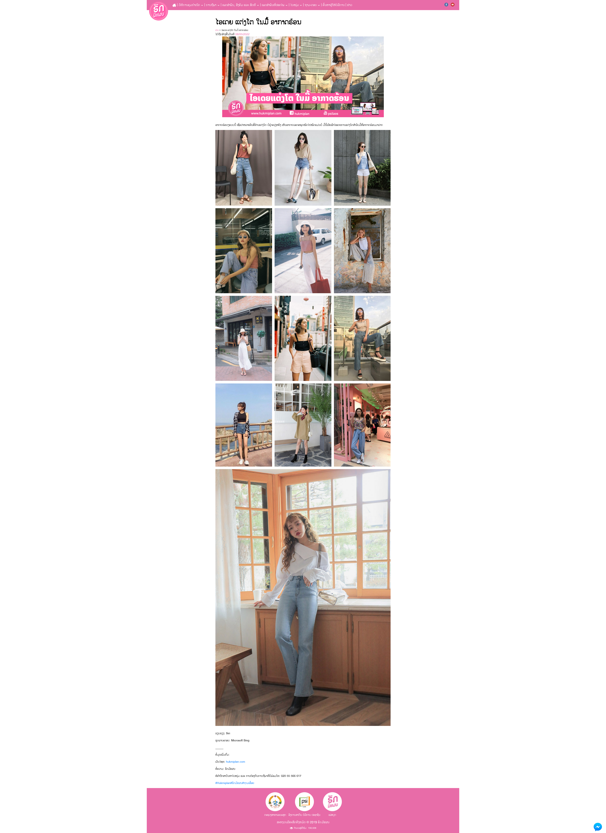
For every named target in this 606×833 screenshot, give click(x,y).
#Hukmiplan (222, 783)
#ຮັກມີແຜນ (236, 783)
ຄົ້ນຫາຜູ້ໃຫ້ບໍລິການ (334, 5)
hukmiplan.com (235, 762)
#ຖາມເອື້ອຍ (248, 783)
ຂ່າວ (349, 5)
